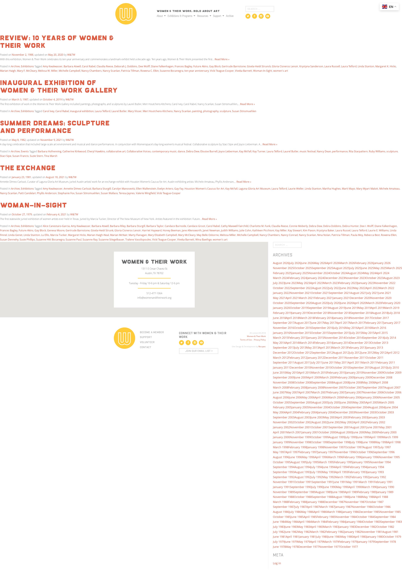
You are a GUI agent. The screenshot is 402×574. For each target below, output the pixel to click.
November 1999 (300, 437)
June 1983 (291, 527)
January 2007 (354, 392)
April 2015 (381, 333)
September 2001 (339, 427)
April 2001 (279, 432)
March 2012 (280, 357)
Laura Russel (342, 230)
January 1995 (361, 462)
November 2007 (334, 387)
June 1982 (291, 532)
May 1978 (292, 547)
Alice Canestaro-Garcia (56, 226)
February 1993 (357, 472)
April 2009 (314, 377)
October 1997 (354, 447)
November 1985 (390, 512)
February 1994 (357, 467)
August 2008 (341, 382)
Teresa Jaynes (127, 193)
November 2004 (319, 407)
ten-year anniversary (196, 70)
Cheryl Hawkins (96, 151)
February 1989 (367, 492)
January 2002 (281, 427)
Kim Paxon (309, 230)
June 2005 (346, 402)
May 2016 (351, 328)
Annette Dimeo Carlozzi (77, 188)
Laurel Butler (119, 111)
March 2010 (319, 372)
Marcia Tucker (58, 235)
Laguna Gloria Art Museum (254, 188)
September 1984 (385, 517)
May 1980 (347, 536)
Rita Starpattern (358, 151)
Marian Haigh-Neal (98, 235)
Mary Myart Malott (367, 188)
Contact (145, 347)
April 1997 (292, 452)
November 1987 (355, 502)
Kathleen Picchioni (263, 230)
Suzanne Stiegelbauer (111, 239)
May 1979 (304, 542)
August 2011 (302, 362)
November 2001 (300, 427)
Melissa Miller (228, 235)
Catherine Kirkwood (74, 151)
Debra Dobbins (332, 226)
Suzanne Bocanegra (171, 70)
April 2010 (305, 372)
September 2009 (283, 377)
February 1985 (326, 517)
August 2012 (341, 352)
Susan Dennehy (9, 239)
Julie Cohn (245, 230)
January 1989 (384, 492)
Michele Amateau (389, 188)
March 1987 (327, 507)
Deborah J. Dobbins (125, 66)
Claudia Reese (105, 66)
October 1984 (365, 517)
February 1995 (343, 462)
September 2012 (322, 352)
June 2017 (317, 323)
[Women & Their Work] (126, 12)
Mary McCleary (187, 235)
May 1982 (304, 532)
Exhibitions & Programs (180, 16)
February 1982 (335, 532)
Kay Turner (259, 151)
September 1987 (283, 507)
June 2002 (334, 422)
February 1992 (359, 477)
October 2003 (385, 412)
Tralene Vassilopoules (138, 239)
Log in (277, 563)
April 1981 (292, 536)
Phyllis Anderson (47, 193)
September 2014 (373, 337)
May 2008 (368, 382)
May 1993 (328, 472)
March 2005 (386, 402)
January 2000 (281, 437)
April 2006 (321, 397)
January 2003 (376, 417)
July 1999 (351, 437)
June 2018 (279, 318)
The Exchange (27, 168)
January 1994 (375, 467)
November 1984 (345, 517)
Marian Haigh (8, 70)
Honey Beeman (172, 230)
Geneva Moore (56, 230)
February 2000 (387, 432)
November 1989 (283, 492)
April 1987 (312, 507)
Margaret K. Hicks (385, 66)
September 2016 (322, 328)
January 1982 (352, 532)
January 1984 (354, 522)
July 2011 (316, 362)
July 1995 (313, 462)
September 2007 (373, 387)
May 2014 (279, 343)
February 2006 (352, 397)
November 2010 (321, 367)
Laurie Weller (296, 188)
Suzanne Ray (90, 239)
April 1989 (351, 492)
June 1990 (329, 487)
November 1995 (389, 457)
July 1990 (317, 487)
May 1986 (307, 512)
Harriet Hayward (152, 230)
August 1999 (337, 437)
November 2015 (300, 333)
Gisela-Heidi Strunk (102, 230)
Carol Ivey (48, 111)
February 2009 (345, 377)
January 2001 (310, 432)
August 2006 (281, 397)
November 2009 (373, 372)
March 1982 (318, 532)
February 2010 (336, 372)
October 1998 (320, 442)
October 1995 (282, 462)
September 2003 (283, 417)
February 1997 (308, 452)
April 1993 (341, 472)
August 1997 (371, 447)
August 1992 (302, 477)
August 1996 (281, 457)
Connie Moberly (298, 226)
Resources (203, 16)
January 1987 (343, 507)
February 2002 (376, 422)
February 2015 (297, 337)
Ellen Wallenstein (146, 188)
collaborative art (116, 151)
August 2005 (320, 402)
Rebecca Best (372, 235)
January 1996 (370, 457)
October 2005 (282, 402)
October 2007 (354, 387)
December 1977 (308, 547)
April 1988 (381, 497)
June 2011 (328, 362)
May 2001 (385, 427)
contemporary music (164, 151)
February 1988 (297, 502)
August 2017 (302, 323)
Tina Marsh (50, 156)
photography (211, 111)
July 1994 (316, 467)
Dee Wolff (144, 66)
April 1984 (305, 522)
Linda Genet (15, 235)
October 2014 (354, 337)
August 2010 (379, 367)
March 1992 (342, 477)
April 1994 (341, 467)
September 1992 (283, 477)
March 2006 (335, 397)
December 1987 (334, 502)
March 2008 (280, 387)
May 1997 (279, 452)
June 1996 (295, 457)
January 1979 (365, 542)
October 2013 (379, 343)
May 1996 (308, 457)
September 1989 (304, 492)
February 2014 (323, 343)
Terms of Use (246, 339)
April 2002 (360, 422)
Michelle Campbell (69, 70)
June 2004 (391, 407)
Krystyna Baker (325, 230)
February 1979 (348, 542)
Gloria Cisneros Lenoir (285, 66)
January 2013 (374, 347)
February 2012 (297, 357)
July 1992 (316, 477)
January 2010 (354, 372)
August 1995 (299, 462)
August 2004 (377, 407)
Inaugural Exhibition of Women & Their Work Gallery (59, 87)
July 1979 (279, 542)
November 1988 (283, 497)
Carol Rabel (88, 66)
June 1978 (279, 547)
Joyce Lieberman (228, 151)
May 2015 (368, 333)
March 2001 (294, 432)
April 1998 (394, 442)
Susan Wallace (109, 193)
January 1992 (377, 477)
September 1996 (384, 452)
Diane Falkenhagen (162, 66)
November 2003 (365, 412)
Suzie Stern (36, 156)
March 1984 (319, 522)
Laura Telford (349, 66)
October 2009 (392, 372)
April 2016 (364, 328)
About (160, 16)
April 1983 (316, 527)
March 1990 (369, 487)
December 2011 (334, 357)
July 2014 (390, 337)
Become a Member (152, 332)
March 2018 (306, 318)
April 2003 (342, 417)
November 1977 (329, 547)
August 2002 (320, 422)
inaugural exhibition (82, 111)
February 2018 (323, 318)
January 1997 (325, 452)
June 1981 (279, 536)
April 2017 (342, 323)
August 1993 (302, 472)
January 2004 (325, 412)
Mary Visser (135, 111)
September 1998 (339, 442)
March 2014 (306, 343)
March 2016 (378, 328)
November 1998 (300, 442)
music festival (308, 151)
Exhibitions (27, 66)
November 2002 (283, 422)
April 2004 (292, 412)
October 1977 (349, 547)
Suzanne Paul (73, 239)
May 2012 (380, 352)
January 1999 (281, 442)
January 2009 (363, 377)
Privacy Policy (260, 339)
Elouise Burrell (208, 151)
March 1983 (331, 527)
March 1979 (331, 542)
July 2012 (355, 352)
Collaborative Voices (139, 151)
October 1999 (320, 437)
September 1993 (283, 472)
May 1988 (368, 497)
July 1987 (300, 507)
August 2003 (302, 417)
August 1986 (281, 512)
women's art (280, 70)
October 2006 (392, 392)
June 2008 (355, 382)
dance (181, 151)
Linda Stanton (366, 66)
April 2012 (392, 352)
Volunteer (147, 342)
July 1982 (279, 532)
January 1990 (385, 487)
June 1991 (339, 482)
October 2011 (374, 357)
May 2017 (329, 323)
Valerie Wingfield (146, 193)
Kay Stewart (295, 230)
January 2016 (281, 333)
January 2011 (281, 367)
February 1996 (352, 457)
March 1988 (280, 502)
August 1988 (341, 497)
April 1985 (310, 517)
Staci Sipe (5, 156)
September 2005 (301, 402)
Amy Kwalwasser (52, 66)
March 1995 (326, 462)
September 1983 (391, 522)
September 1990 (300, 487)
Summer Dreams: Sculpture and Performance (55, 127)
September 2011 (283, 362)
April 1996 (321, 457)
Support (217, 16)
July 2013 (300, 347)
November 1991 (283, 482)
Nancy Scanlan (111, 70)
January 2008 (315, 387)
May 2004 (279, 412)
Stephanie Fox (66, 193)
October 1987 (374, 502)
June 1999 (363, 437)
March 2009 (328, 377)
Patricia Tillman (130, 70)
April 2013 (325, 347)
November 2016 (283, 328)
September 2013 (283, 347)
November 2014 (334, 337)
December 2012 (283, 352)
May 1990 (342, 487)
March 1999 (390, 437)
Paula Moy (357, 235)
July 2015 (356, 333)
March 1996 (335, 457)
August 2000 (344, 432)
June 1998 (368, 442)
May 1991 (352, 482)
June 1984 (279, 522)
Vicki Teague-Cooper (222, 70)
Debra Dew (192, 151)
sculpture (225, 111)
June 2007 (279, 392)
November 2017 (360, 318)
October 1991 (303, 482)
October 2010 (340, 367)
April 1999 (376, 437)
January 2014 (341, 343)
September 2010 (360, 367)
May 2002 (347, 422)
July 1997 (385, 447)
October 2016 (303, 328)
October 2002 (303, 422)
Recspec (262, 346)
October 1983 (371, 522)
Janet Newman (211, 230)
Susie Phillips (27, 239)
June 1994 (328, 467)
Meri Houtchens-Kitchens (158, 111)
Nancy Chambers (91, 70)
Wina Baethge (203, 239)
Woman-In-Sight (262, 70)
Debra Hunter (350, 226)
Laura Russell (332, 66)
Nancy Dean (324, 151)
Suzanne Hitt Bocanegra (50, 239)
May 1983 (304, 527)
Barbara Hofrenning (49, 151)
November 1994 (380, 462)
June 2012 (367, 352)
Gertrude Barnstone (234, 66)
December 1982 (366, 527)
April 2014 (292, 343)
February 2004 (308, 412)
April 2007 (305, 392)
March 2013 (339, 347)
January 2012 (315, 357)
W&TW (71, 54)
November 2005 (389, 397)
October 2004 (338, 407)
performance (340, 151)
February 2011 (385, 362)
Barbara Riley (118, 226)
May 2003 (329, 417)
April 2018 (292, 318)
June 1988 (355, 497)
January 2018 (341, 318)
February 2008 (297, 387)
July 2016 (339, 328)
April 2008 (381, 382)
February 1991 (383, 482)
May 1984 (292, 522)
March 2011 (368, 362)
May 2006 (308, 397)
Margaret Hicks (77, 235)
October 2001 (320, 427)
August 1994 (302, 467)
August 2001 (358, 427)
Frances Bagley (183, 66)
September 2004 (358, 407)
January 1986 (350, 512)
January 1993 (375, 472)
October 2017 (380, 318)
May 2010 (292, 372)
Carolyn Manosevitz (123, 188)
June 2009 (300, 377)
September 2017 (283, 323)
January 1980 (374, 536)
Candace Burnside (175, 226)
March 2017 (357, 323)
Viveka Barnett (243, 70)
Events (25, 151)
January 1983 (347, 527)
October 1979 (392, 536)
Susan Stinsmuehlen (244, 111)
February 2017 (374, 323)
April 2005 (372, 402)
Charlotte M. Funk (260, 226)
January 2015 (315, 337)
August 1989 (323, 492)
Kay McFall (245, 151)
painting (197, 111)
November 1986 (362, 507)
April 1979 (316, 542)
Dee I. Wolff (366, 226)
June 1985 (297, 517)
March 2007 (319, 392)
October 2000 (327, 432)
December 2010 (300, 367)
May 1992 (328, 477)
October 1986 (382, 507)
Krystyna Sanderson (311, 66)
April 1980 (359, 536)
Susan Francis (20, 156)
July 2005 (334, 402)
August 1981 (390, 532)
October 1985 (282, 517)
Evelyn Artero (165, 188)
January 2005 (300, 407)
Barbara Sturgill (101, 188)
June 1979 (291, 542)
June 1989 (338, 492)
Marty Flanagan (138, 235)
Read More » (222, 59)
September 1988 (322, 497)
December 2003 (344, 412)
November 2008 (283, 382)
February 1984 (336, 522)
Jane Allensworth (192, 230)
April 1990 (355, 487)
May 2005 (359, 402)
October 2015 (320, 333)
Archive (230, 16)
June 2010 (279, 372)
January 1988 (315, 502)
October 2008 (303, 382)
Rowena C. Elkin (149, 70)
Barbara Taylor (155, 226)
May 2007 (292, 392)
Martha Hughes (331, 188)
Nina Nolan (323, 235)
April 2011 (354, 362)
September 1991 (322, 482)
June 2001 (372, 427)
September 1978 (385, 542)
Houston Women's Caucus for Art (204, 188)
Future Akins (200, 66)
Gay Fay (178, 188)
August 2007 (392, 387)
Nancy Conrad (289, 235)
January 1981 (307, 536)
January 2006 (370, 397)
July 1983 (279, 527)
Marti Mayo (348, 188)
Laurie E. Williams (378, 230)
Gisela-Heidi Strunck (259, 66)
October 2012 (302, 352)
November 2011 (355, 357)
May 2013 (312, 347)
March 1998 (280, 447)
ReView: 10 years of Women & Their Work (57, 42)
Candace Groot (196, 226)
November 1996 (344, 452)
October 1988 (303, 497)
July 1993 (316, 472)
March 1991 (366, 482)
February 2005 (282, 407)
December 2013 (360, 343)
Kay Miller (281, 230)
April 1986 (320, 512)
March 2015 (280, 337)
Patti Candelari (27, 193)
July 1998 (356, 442)
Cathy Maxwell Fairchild (234, 226)
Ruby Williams (377, 151)
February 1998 (297, 447)
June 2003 (317, 417)
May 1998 (381, 442)
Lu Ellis (45, 235)
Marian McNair (119, 235)
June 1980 (334, 536)
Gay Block (215, 66)
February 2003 (358, 417)
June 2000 (358, 432)
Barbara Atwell (72, 66)
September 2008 (322, 382)
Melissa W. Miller (48, 70)
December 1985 (369, 512)
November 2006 (373, 392)
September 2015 (339, 333)
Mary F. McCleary (27, 70)
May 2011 (341, 362)
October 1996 (364, 452)
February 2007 (336, 392)
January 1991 (281, 487)
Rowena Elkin (389, 235)
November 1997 (334, 447)
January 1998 (315, 447)
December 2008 (382, 377)
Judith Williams (229, 230)
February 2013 (356, 347)
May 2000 (371, 432)
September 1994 (283, 467)
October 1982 (385, 527)
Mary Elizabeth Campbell (162, 235)
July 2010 (393, 367)
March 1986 (334, 512)
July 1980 (322, 536)
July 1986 (295, 512)
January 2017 (391, 323)
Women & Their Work (256, 336)
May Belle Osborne (208, 235)
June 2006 (295, 397)
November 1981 (371, 532)
